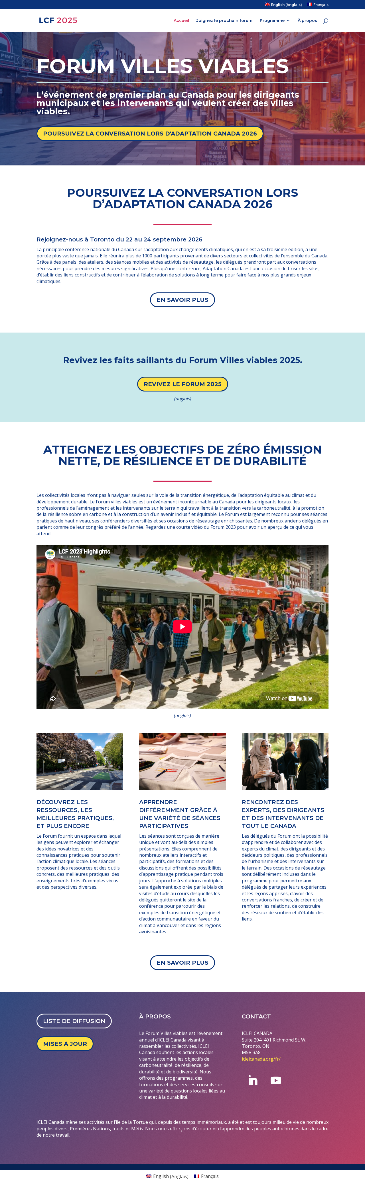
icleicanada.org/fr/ (262, 1059)
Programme (272, 21)
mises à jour (65, 1043)
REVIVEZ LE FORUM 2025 (183, 384)
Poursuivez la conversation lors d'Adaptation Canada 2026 (150, 133)
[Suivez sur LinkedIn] (252, 1080)
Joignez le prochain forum (224, 21)
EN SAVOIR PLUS (182, 299)
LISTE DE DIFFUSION (74, 1021)
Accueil (181, 21)
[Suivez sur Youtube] (275, 1080)
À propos (307, 21)
